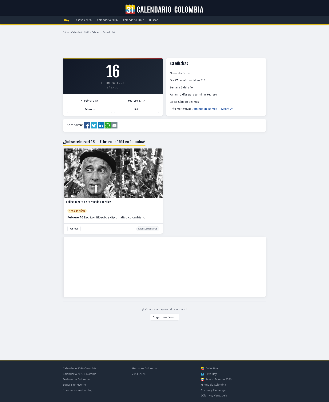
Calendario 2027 (133, 20)
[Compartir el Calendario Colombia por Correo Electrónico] (114, 125)
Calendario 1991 (80, 32)
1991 (136, 109)
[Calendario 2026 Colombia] (164, 9)
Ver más (73, 228)
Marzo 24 (227, 109)
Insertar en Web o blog (77, 390)
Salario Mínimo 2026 (218, 379)
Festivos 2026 (83, 20)
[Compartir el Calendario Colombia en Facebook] (87, 125)
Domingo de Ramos (204, 109)
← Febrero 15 (89, 100)
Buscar (153, 20)
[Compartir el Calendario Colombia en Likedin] (101, 125)
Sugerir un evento (74, 384)
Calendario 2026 (107, 20)
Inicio (66, 32)
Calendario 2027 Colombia (79, 374)
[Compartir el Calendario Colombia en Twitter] (94, 125)
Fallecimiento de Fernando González (88, 202)
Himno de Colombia (213, 384)
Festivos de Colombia (76, 379)
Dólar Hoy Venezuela (214, 395)
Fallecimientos (147, 228)
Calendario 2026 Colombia (79, 368)
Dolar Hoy (211, 368)
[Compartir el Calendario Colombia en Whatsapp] (108, 125)
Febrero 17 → (136, 100)
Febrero (96, 32)
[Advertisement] (164, 47)
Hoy (66, 20)
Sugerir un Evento (164, 317)
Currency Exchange (213, 390)
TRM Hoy (211, 374)
